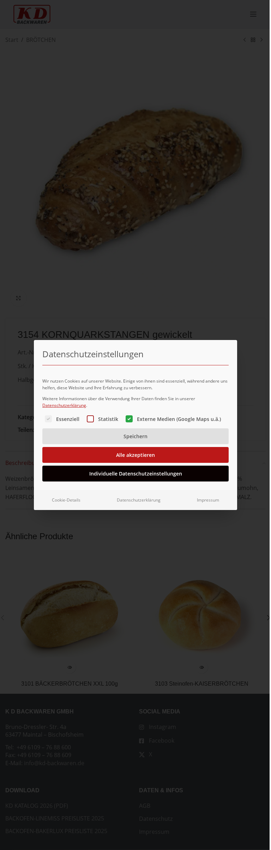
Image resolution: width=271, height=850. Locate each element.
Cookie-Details (66, 500)
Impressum (208, 500)
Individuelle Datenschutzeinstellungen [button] (135, 473)
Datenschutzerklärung (64, 405)
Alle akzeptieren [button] (135, 455)
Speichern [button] (135, 436)
